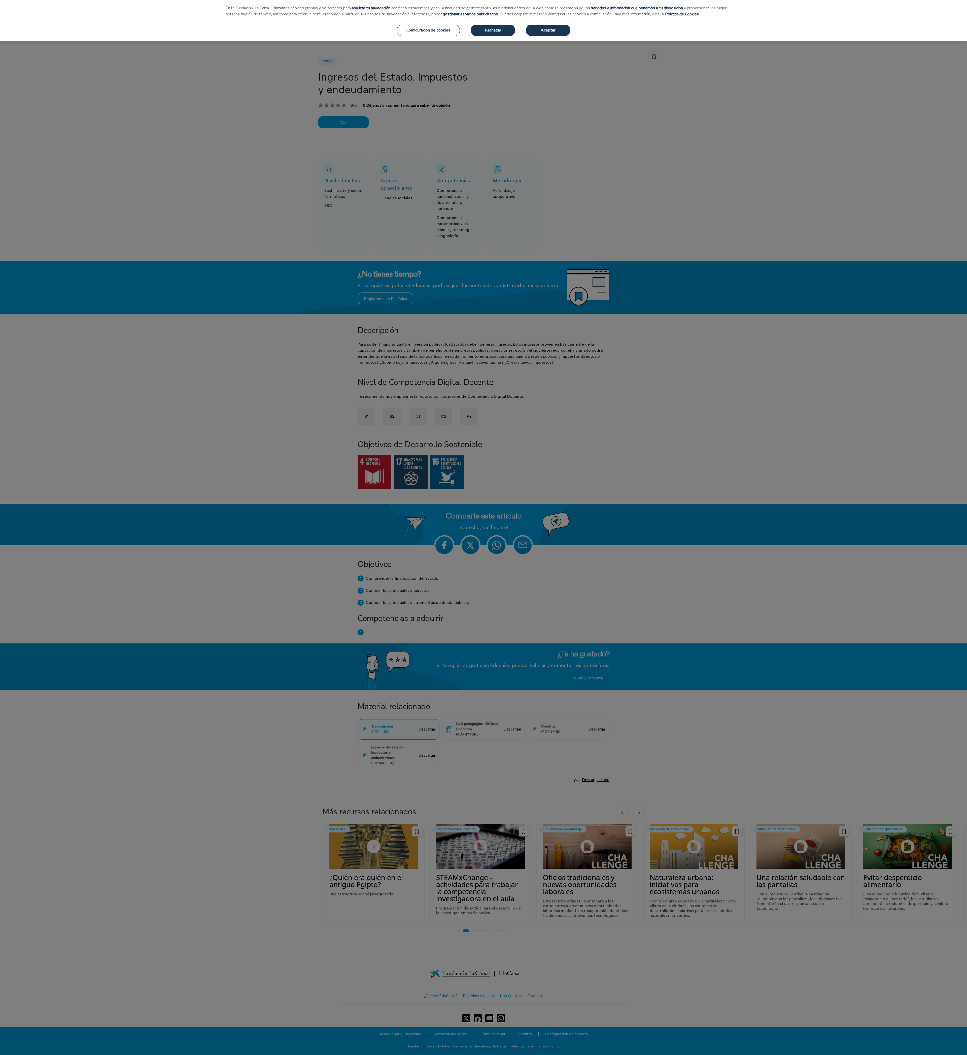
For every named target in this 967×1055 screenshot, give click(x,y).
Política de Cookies (682, 14)
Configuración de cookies (428, 30)
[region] (483, 20)
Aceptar (548, 30)
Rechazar (493, 30)
